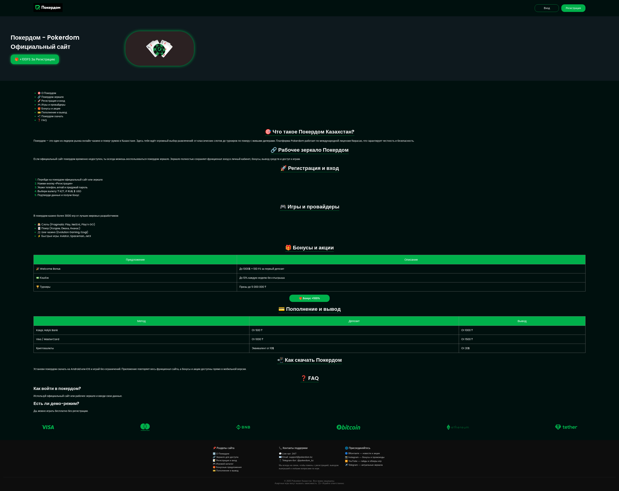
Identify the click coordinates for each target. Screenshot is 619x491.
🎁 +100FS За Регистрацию (35, 59)
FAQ (44, 120)
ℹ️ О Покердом (221, 453)
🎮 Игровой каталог (223, 463)
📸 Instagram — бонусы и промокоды (364, 457)
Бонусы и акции (50, 108)
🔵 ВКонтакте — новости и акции (362, 453)
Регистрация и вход (53, 101)
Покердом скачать (52, 116)
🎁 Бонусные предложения (227, 467)
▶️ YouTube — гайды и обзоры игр (363, 461)
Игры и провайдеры (53, 105)
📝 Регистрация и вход (225, 460)
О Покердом (48, 93)
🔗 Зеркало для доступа (225, 457)
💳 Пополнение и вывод (225, 470)
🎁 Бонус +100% (309, 298)
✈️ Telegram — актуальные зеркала (364, 465)
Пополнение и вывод (54, 112)
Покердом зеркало (52, 97)
